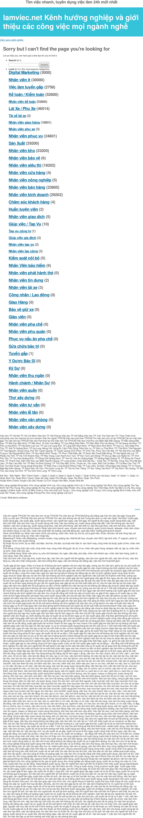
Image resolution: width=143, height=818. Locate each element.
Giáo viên (17, 317)
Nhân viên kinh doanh (29, 194)
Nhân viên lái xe (23, 287)
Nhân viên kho (22, 150)
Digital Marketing (24, 72)
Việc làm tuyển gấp (26, 87)
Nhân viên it (19, 79)
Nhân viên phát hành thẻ (31, 273)
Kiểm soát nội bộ (24, 258)
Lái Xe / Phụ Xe (22, 108)
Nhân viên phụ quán (27, 331)
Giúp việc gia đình (22, 237)
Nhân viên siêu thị (25, 165)
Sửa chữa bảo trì (24, 346)
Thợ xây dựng (21, 397)
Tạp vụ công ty (20, 231)
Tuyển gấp (18, 353)
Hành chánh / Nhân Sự (29, 383)
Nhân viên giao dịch (27, 216)
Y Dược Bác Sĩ (22, 361)
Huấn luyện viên (23, 209)
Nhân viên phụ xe (22, 129)
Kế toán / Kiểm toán (26, 94)
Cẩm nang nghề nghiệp (11, 40)
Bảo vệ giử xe (21, 309)
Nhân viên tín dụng (26, 280)
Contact (137, 509)
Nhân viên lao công (23, 251)
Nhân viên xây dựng (27, 427)
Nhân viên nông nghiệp (30, 180)
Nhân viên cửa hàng (27, 172)
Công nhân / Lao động (29, 295)
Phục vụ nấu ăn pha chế (31, 339)
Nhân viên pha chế (25, 324)
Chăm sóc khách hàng (29, 202)
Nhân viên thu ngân (26, 375)
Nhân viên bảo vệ (24, 158)
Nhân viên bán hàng (27, 187)
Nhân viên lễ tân (23, 412)
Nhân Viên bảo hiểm (27, 265)
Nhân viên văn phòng (28, 419)
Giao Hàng (18, 302)
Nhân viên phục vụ (26, 136)
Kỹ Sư (14, 368)
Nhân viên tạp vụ (21, 244)
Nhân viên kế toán (22, 101)
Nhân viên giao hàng (24, 122)
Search (44, 65)
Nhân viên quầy (23, 390)
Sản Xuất (17, 143)
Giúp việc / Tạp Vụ (25, 224)
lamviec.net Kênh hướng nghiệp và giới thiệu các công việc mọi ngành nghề (71, 21)
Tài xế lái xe (17, 115)
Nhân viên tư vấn (24, 405)
